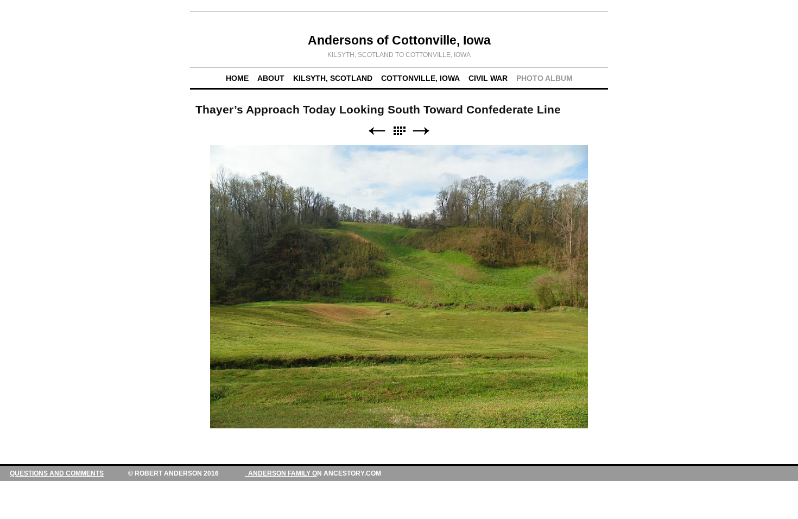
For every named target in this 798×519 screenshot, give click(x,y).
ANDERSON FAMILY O (281, 473)
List (399, 131)
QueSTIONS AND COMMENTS (57, 473)
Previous (377, 131)
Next (421, 131)
